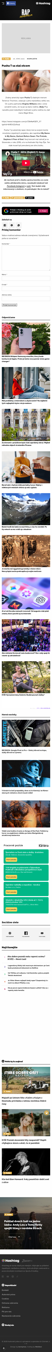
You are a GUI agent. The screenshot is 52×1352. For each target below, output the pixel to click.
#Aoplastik (32, 59)
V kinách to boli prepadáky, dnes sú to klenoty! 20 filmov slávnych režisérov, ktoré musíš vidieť (25, 792)
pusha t (30, 198)
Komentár (6, 244)
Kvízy (7, 1134)
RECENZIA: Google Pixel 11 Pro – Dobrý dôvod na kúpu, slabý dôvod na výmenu (24, 751)
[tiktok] (17, 1276)
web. (29, 186)
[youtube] (8, 1276)
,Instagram (20, 186)
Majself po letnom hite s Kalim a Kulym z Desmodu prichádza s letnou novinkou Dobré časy (24, 1101)
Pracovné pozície (13, 845)
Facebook (11, 186)
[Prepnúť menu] (3, 3)
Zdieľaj (12, 3)
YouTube (42, 936)
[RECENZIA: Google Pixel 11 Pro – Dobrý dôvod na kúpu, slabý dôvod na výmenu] (26, 733)
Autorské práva (8, 1294)
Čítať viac (13, 1237)
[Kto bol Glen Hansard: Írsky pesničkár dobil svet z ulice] (26, 1161)
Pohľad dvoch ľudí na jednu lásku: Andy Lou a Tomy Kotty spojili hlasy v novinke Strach (23, 1225)
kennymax (22, 1347)
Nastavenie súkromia (11, 1316)
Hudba (7, 59)
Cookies (5, 1299)
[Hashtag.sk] (43, 3)
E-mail (4, 285)
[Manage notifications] (4, 1348)
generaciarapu (19, 198)
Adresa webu (7, 295)
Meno (4, 274)
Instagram (10, 936)
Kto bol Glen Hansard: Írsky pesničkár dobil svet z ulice (25, 1181)
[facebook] (3, 1276)
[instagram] (13, 1276)
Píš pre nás (6, 1311)
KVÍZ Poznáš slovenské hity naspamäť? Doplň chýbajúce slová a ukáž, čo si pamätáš (24, 1141)
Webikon (38, 1347)
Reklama (6, 1307)
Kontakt (5, 1290)
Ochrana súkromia (10, 1303)
